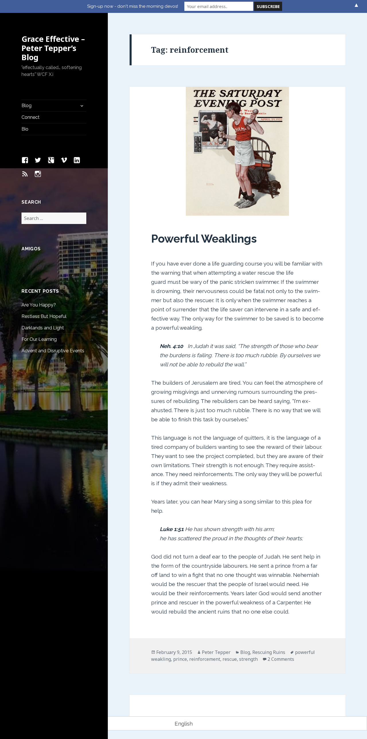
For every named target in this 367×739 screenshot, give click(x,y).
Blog (27, 105)
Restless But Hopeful (44, 316)
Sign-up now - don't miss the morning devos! (132, 6)
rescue (229, 659)
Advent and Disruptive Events (53, 350)
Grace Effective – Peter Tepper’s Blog (53, 48)
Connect (31, 117)
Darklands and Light (43, 328)
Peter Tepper (216, 652)
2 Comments (281, 659)
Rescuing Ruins (268, 652)
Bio (25, 129)
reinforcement (204, 659)
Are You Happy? (39, 305)
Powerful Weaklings (204, 238)
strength (248, 659)
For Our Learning (39, 339)
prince (180, 659)
